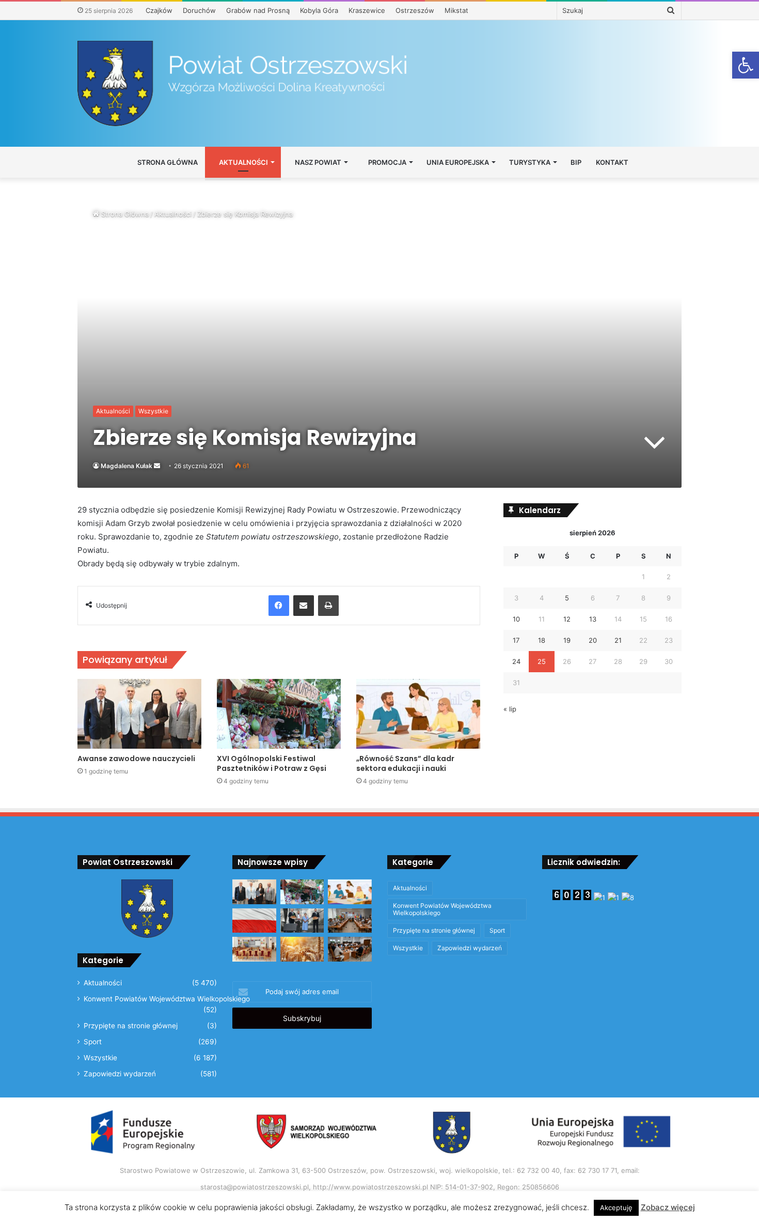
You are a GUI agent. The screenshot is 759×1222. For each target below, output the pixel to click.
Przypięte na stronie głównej (131, 1026)
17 (516, 640)
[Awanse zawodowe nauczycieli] (139, 714)
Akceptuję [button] (616, 1207)
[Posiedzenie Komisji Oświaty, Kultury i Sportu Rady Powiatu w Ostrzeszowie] (254, 949)
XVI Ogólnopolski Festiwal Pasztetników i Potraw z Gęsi (271, 763)
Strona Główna (167, 162)
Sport (93, 1042)
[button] (745, 65)
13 (592, 619)
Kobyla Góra (319, 10)
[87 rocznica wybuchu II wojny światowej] (254, 920)
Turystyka (529, 162)
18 (541, 640)
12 (567, 619)
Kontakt (612, 162)
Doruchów (199, 10)
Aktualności (242, 162)
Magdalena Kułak (126, 466)
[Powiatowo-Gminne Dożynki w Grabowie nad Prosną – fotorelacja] (302, 920)
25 (541, 661)
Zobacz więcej (668, 1207)
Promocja (386, 162)
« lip (509, 709)
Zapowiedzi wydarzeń (120, 1074)
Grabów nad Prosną (258, 10)
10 (516, 619)
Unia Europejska (457, 162)
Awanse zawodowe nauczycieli (136, 758)
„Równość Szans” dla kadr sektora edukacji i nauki (405, 763)
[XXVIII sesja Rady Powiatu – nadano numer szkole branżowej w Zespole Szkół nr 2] (350, 920)
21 (618, 640)
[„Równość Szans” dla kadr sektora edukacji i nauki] (418, 714)
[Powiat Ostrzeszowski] (379, 83)
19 (567, 640)
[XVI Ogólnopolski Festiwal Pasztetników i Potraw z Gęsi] (279, 714)
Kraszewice (367, 10)
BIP (576, 162)
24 (516, 661)
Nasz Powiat (317, 162)
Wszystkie (153, 411)
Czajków (159, 10)
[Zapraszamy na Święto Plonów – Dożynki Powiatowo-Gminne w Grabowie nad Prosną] (302, 949)
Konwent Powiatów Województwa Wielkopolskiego (167, 999)
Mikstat (456, 10)
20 (593, 640)
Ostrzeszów (415, 10)
